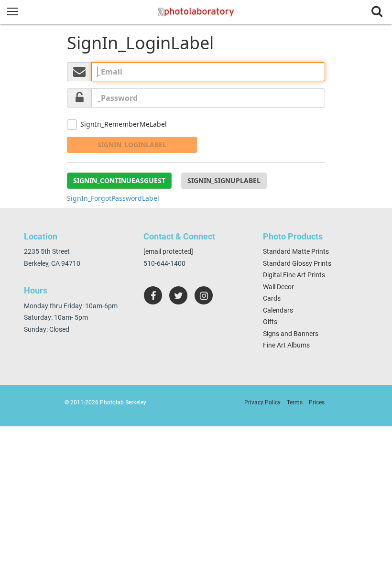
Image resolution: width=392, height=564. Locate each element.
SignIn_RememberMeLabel (123, 124)
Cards (272, 298)
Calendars (278, 310)
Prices (317, 402)
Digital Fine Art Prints (294, 275)
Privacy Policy (262, 402)
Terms (295, 402)
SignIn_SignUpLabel (224, 180)
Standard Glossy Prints (297, 263)
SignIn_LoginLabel (132, 144)
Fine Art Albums (286, 345)
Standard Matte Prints (296, 251)
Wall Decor (278, 287)
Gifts (270, 321)
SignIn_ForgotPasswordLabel (113, 198)
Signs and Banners (290, 333)
